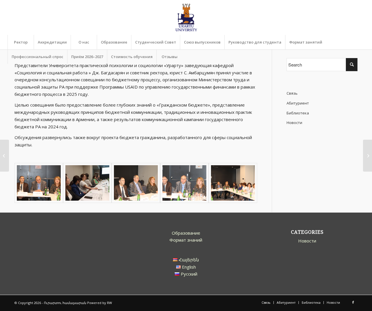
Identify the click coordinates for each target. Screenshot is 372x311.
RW (109, 303)
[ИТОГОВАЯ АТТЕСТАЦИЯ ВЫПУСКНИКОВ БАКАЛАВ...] (4, 156)
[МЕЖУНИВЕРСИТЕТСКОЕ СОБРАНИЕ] (367, 156)
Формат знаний (185, 240)
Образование (186, 233)
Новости (294, 122)
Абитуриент (298, 103)
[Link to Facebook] (353, 302)
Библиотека (298, 113)
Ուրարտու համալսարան (65, 303)
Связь (292, 93)
